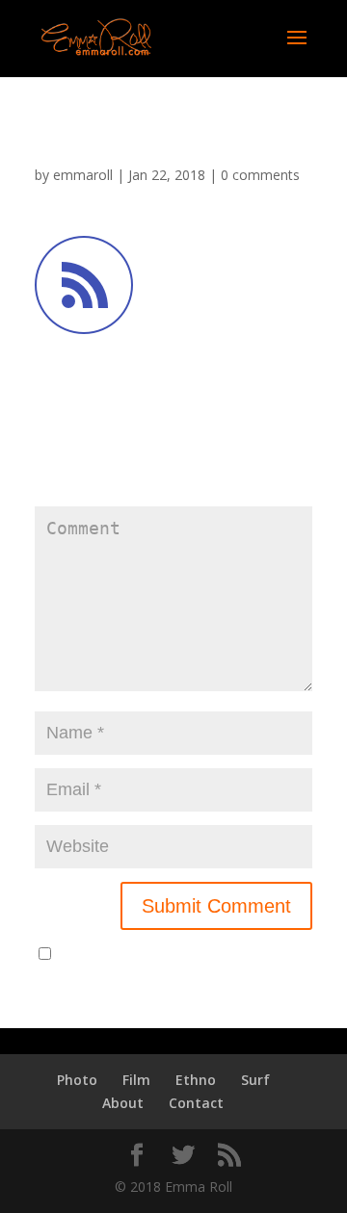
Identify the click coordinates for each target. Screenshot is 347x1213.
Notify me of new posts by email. (161, 954)
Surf (255, 1080)
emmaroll (83, 175)
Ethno (195, 1080)
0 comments (260, 175)
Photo (77, 1080)
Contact (196, 1103)
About (123, 1103)
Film (136, 1080)
